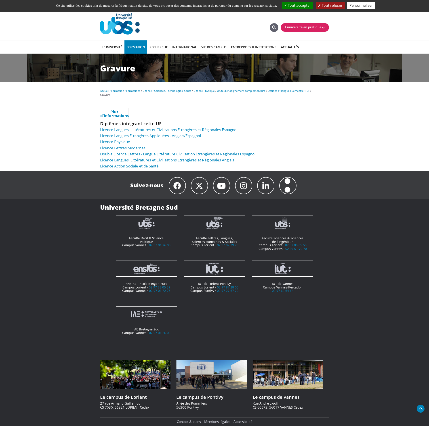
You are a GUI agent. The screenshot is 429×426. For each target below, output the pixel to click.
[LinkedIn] (265, 185)
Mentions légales (217, 421)
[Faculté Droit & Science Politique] (146, 223)
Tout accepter (299, 5)
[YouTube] (221, 185)
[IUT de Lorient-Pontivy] (214, 269)
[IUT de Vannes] (282, 269)
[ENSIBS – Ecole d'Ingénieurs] (146, 269)
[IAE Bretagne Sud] (146, 314)
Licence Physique (115, 141)
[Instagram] (243, 185)
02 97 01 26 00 (159, 245)
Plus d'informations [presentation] (114, 113)
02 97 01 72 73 (159, 290)
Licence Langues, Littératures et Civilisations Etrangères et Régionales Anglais (167, 160)
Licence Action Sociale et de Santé (129, 166)
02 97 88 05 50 (296, 245)
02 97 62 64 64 (282, 290)
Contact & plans (189, 421)
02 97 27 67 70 (227, 290)
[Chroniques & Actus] (288, 185)
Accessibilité (242, 421)
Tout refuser (332, 5)
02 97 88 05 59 (159, 287)
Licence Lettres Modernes (122, 147)
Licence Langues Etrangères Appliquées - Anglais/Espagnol (150, 135)
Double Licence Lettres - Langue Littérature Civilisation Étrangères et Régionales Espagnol (177, 154)
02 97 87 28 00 (227, 287)
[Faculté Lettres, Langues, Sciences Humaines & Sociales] (214, 223)
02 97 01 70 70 (296, 248)
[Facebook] (177, 185)
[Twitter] (199, 185)
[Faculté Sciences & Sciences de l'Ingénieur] (282, 223)
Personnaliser (361, 5)
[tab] (114, 113)
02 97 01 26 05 (159, 332)
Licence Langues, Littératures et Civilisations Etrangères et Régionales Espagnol (168, 129)
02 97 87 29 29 (227, 245)
